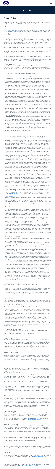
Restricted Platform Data (27, 200)
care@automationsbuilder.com (39, 456)
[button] (51, 3)
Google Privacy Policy (16, 193)
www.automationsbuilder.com (11, 30)
